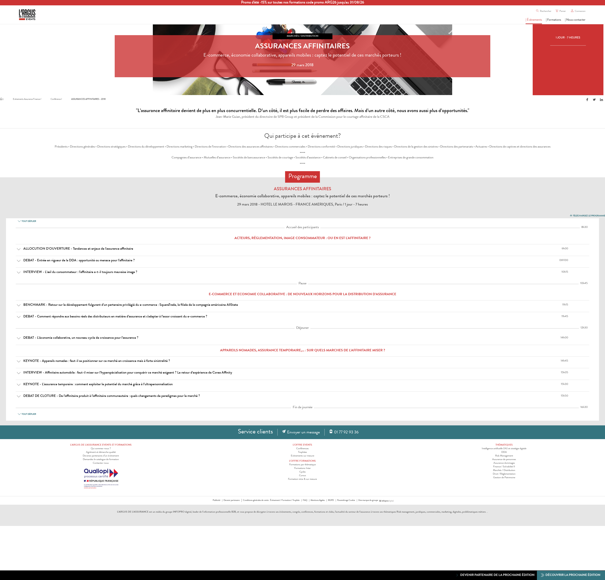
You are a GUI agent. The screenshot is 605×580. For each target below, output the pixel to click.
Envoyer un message (303, 433)
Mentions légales (318, 500)
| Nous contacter (575, 20)
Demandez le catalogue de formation (101, 459)
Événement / (275, 500)
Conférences (302, 448)
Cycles (302, 472)
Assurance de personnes (504, 459)
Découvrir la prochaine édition (572, 575)
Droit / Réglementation (504, 474)
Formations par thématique (302, 465)
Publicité (216, 500)
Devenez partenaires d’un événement (101, 456)
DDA (504, 452)
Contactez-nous (101, 463)
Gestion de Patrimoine (504, 477)
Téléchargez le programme (588, 216)
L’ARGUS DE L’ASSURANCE (132, 512)
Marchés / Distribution (504, 470)
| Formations (553, 20)
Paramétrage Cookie (346, 500)
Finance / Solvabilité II (504, 467)
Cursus (302, 475)
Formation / (287, 500)
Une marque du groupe (368, 500)
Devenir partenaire (232, 500)
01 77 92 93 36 (346, 433)
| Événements (534, 20)
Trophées (302, 452)
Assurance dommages (504, 463)
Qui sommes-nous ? (101, 448)
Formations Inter (302, 468)
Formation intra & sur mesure (302, 479)
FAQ (305, 500)
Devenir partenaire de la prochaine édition (497, 575)
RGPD (331, 500)
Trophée (296, 500)
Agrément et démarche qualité (101, 452)
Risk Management (504, 456)
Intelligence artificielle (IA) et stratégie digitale (504, 448)
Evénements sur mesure (302, 456)
